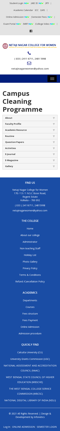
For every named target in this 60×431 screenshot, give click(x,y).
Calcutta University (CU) (30, 352)
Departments (30, 300)
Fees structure (30, 313)
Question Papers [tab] (14, 142)
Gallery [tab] (9, 166)
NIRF (26, 23)
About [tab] (8, 117)
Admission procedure (30, 333)
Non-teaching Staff (30, 248)
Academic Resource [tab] (16, 129)
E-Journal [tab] (10, 154)
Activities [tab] (10, 148)
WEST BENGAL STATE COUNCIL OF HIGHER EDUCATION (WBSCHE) (30, 380)
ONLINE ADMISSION (23, 426)
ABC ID (34, 3)
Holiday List (30, 255)
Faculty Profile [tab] (13, 123)
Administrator (30, 241)
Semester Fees (39, 16)
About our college (30, 235)
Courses (30, 307)
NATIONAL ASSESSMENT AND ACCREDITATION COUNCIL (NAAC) (30, 368)
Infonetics (39, 417)
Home (30, 228)
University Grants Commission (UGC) (30, 358)
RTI (47, 3)
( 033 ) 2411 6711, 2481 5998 (30, 58)
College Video (43, 23)
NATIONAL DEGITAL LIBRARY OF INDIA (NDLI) (30, 400)
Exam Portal (10, 23)
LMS (43, 10)
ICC (36, 10)
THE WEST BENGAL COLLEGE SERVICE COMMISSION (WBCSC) (30, 391)
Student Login (16, 3)
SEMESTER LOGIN (47, 426)
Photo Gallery (30, 261)
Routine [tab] (9, 136)
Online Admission (15, 16)
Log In (6, 426)
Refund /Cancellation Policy (30, 281)
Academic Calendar (23, 10)
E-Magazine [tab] (11, 160)
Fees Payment (30, 320)
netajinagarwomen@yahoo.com (30, 68)
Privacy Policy (30, 268)
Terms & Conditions (30, 274)
